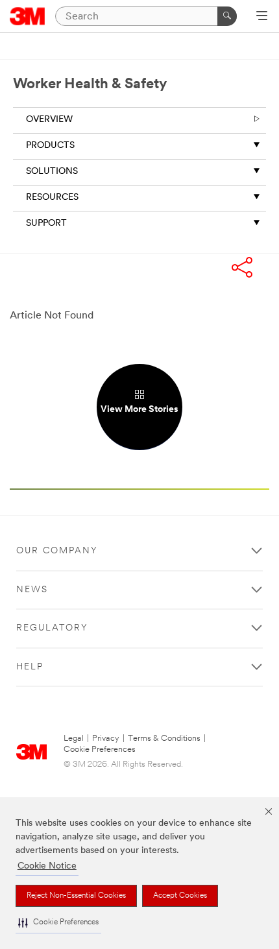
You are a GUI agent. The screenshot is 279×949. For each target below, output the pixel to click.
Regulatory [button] (52, 628)
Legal (74, 738)
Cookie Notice (47, 866)
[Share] (242, 269)
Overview (49, 120)
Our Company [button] (57, 551)
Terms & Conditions (164, 738)
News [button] (32, 590)
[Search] (227, 16)
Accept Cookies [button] (180, 896)
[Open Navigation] (261, 17)
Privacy (105, 738)
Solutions (52, 171)
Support (46, 223)
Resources (52, 197)
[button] (58, 922)
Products (50, 145)
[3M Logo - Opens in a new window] (27, 16)
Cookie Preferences (100, 749)
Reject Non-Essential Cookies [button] (76, 896)
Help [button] (29, 667)
